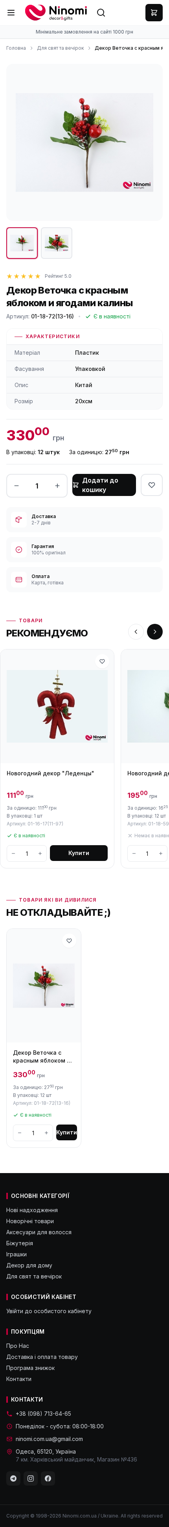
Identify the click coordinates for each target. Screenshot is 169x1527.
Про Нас (17, 1345)
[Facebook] (48, 1478)
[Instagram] (31, 1478)
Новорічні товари (30, 1221)
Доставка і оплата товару (42, 1356)
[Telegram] (13, 1478)
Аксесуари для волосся (39, 1232)
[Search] (101, 13)
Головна (16, 48)
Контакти (18, 1378)
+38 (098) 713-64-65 (43, 1413)
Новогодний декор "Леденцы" (50, 773)
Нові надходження (32, 1210)
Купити (78, 853)
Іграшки (16, 1254)
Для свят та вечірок (60, 48)
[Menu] (11, 13)
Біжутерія (19, 1243)
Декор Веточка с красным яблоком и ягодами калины (41, 1057)
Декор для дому (29, 1265)
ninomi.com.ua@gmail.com (49, 1438)
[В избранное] (152, 485)
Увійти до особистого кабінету (49, 1311)
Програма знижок (30, 1367)
